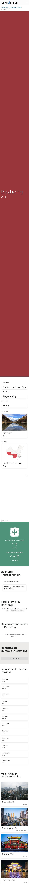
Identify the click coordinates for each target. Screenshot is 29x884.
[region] (14, 497)
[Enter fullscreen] (27, 475)
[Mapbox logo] (4, 521)
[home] (9, 2)
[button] (27, 3)
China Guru (4, 7)
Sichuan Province (15, 7)
